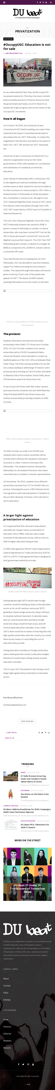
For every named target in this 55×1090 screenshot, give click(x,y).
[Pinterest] (45, 733)
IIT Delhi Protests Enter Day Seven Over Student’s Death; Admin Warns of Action (34, 779)
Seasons (7, 1048)
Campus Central (11, 806)
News (23, 772)
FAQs (5, 992)
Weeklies (7, 1040)
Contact (7, 985)
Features (27, 880)
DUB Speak (8, 39)
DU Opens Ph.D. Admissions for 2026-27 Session (35, 826)
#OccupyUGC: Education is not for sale (26, 46)
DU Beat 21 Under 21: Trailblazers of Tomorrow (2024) (27, 888)
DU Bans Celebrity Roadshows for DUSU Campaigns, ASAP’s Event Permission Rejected (27, 810)
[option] (27, 874)
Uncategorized (28, 821)
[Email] (49, 733)
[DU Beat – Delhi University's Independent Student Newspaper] (27, 13)
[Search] (51, 2)
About (6, 978)
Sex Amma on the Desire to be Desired (35, 795)
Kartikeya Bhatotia (14, 53)
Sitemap (6, 999)
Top (28, 1084)
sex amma (25, 790)
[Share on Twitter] (42, 733)
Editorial (7, 1033)
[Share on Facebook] (39, 733)
